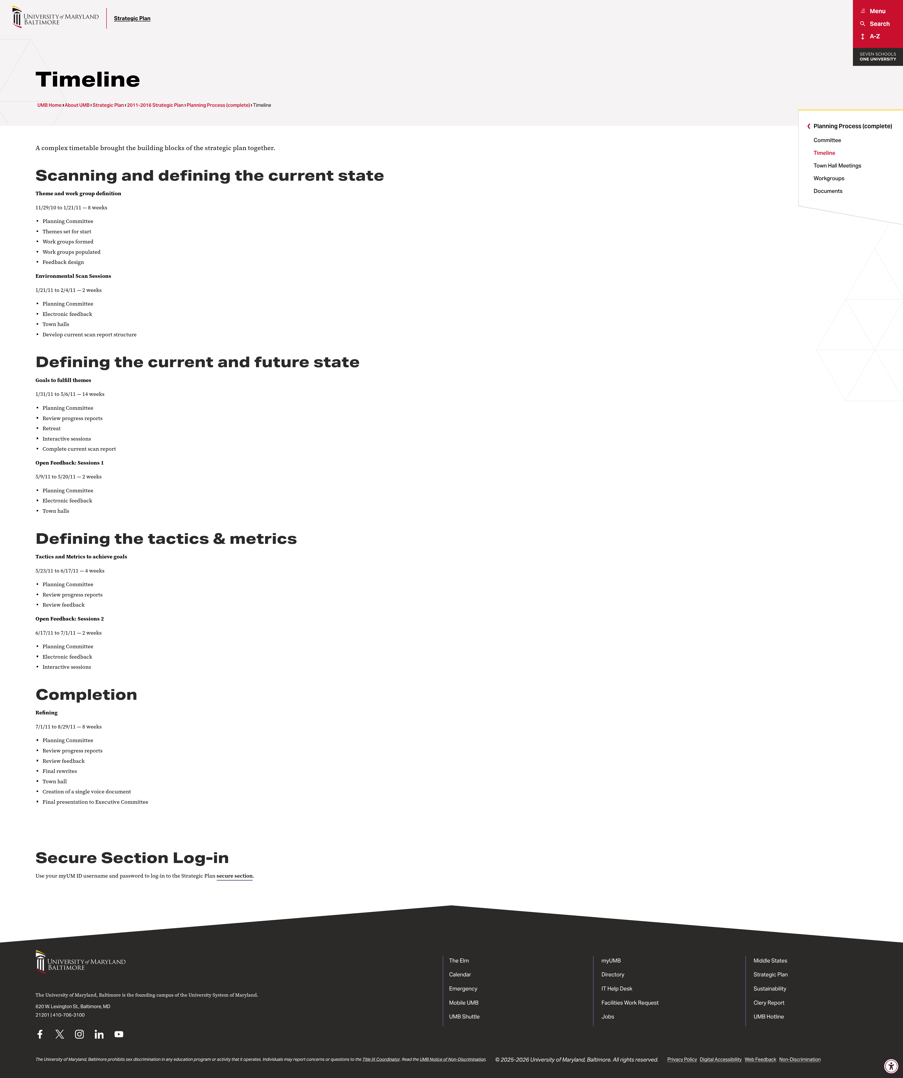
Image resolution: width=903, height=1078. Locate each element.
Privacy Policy (682, 1059)
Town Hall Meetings (837, 165)
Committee (827, 140)
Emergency (463, 988)
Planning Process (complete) (218, 105)
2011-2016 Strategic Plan (155, 105)
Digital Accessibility (721, 1059)
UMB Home (49, 105)
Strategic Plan (132, 18)
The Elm (459, 960)
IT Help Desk (617, 988)
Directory (613, 974)
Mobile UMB (464, 1002)
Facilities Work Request (630, 1002)
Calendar (460, 974)
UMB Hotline (769, 1016)
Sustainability (770, 988)
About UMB (77, 105)
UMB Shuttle (464, 1016)
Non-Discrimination (800, 1059)
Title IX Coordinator (381, 1059)
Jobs (608, 1016)
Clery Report (769, 1002)
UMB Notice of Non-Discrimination (453, 1059)
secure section (235, 875)
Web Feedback (760, 1059)
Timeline (824, 152)
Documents (828, 190)
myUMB (611, 960)
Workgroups (829, 178)
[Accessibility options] (891, 1066)
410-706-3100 (69, 1015)
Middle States (770, 960)
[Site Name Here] (55, 16)
